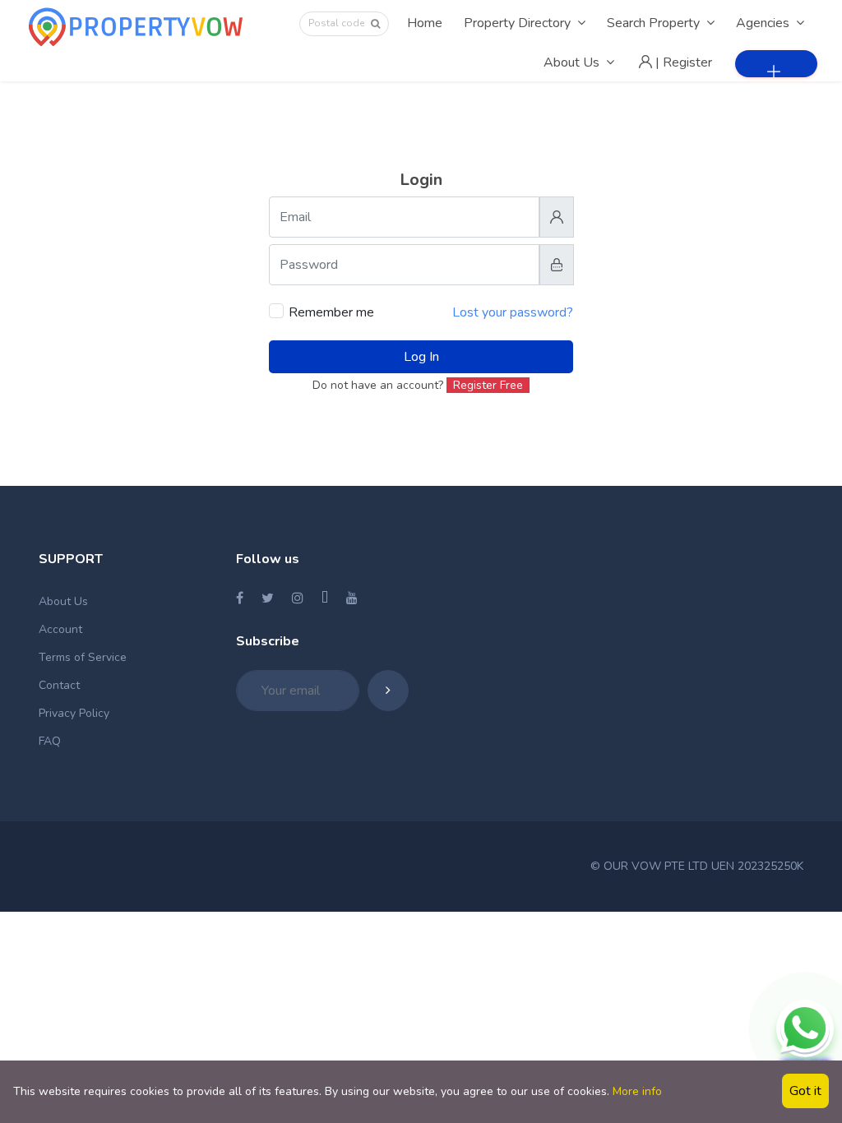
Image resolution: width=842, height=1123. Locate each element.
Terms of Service (83, 657)
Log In (421, 357)
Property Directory (517, 23)
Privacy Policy (74, 713)
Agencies (762, 23)
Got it (805, 1091)
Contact (59, 685)
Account (60, 629)
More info (637, 1091)
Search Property (653, 23)
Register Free (488, 385)
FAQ (50, 741)
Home (424, 23)
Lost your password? (512, 312)
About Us (571, 62)
